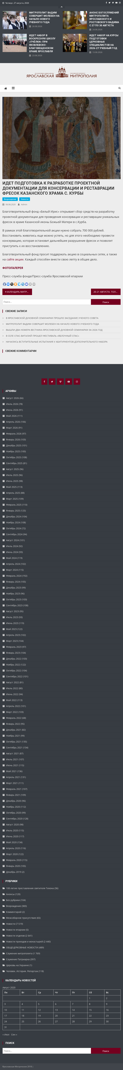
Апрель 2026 (13, 421)
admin (24, 204)
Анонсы (10, 894)
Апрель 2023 (13, 634)
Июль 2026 (12, 403)
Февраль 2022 (13, 717)
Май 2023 (11, 629)
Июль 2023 (12, 617)
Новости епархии (15, 929)
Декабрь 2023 (13, 587)
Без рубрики (13, 900)
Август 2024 (12, 540)
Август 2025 (12, 469)
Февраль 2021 (13, 788)
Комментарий (13, 911)
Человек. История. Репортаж (22, 971)
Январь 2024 (13, 581)
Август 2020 (12, 824)
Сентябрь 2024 (14, 534)
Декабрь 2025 (13, 445)
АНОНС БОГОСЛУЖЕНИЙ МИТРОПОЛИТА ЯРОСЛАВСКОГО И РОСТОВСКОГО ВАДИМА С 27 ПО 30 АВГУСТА (104, 19)
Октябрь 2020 (13, 812)
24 (5, 1021)
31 (5, 1027)
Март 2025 (12, 498)
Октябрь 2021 (13, 741)
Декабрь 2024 (13, 516)
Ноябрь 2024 (13, 522)
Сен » (14, 1034)
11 (23, 1009)
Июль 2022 (12, 688)
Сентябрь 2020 (14, 818)
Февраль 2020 (13, 860)
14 (73, 1009)
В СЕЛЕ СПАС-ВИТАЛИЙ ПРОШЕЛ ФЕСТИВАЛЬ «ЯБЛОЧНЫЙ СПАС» (42, 335)
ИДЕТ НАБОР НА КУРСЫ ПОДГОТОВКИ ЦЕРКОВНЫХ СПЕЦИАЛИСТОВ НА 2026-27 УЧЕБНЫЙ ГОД (103, 42)
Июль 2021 (12, 759)
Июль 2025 (12, 475)
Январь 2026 (13, 439)
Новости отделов (15, 935)
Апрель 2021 (13, 777)
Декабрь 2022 (13, 658)
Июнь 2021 (12, 765)
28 (73, 1021)
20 (56, 1015)
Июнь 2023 (12, 623)
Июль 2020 (12, 830)
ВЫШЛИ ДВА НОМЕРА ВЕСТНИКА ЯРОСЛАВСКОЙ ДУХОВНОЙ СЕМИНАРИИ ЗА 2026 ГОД (54, 329)
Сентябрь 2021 (14, 747)
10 (5, 1009)
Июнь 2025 (12, 480)
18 (23, 1015)
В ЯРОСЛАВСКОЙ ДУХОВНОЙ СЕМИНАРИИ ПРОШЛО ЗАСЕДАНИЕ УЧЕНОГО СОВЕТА (52, 318)
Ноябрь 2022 (13, 664)
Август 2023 (12, 611)
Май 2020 (11, 842)
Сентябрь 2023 (14, 605)
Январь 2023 (13, 652)
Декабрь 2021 (13, 729)
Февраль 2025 (13, 504)
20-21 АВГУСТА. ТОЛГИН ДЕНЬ (107, 291)
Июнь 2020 (12, 836)
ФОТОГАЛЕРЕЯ (12, 268)
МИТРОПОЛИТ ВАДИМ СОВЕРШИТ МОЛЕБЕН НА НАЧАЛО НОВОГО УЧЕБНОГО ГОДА (44, 17)
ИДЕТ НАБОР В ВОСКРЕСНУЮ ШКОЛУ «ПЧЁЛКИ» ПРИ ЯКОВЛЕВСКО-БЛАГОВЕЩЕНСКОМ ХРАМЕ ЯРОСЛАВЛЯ (42, 43)
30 (107, 1021)
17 (5, 1015)
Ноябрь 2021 (13, 735)
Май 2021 (11, 771)
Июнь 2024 (12, 552)
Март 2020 (12, 854)
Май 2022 (11, 700)
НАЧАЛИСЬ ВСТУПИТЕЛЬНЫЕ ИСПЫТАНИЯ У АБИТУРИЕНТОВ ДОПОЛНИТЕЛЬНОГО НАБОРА (56, 341)
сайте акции (15, 259)
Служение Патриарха (18, 959)
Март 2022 (12, 711)
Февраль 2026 (13, 433)
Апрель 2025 (13, 492)
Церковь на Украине (17, 965)
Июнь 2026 (12, 409)
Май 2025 (11, 486)
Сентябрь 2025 (14, 463)
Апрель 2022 (13, 706)
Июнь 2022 (12, 694)
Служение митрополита (19, 953)
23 (107, 1015)
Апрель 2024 (13, 563)
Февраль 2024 (13, 575)
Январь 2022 (13, 723)
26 (39, 1021)
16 (107, 1009)
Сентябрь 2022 (14, 676)
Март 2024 (12, 569)
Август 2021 (12, 753)
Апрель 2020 (13, 848)
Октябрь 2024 (13, 528)
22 (90, 1015)
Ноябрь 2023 (13, 593)
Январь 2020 (13, 865)
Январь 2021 (13, 794)
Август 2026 (12, 398)
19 (39, 1015)
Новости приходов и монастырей (24, 941)
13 (56, 1009)
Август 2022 (12, 682)
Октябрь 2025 (13, 457)
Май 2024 (11, 557)
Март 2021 (12, 783)
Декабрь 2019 (13, 871)
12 (39, 1009)
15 (90, 1009)
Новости (24, 199)
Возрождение (10, 199)
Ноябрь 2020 (13, 806)
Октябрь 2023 (13, 599)
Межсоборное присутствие (21, 917)
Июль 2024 (12, 546)
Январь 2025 (13, 510)
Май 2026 (11, 415)
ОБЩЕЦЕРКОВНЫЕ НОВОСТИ (22, 947)
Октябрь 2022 (13, 670)
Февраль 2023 (13, 646)
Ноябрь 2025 (13, 451)
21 (73, 1015)
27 (56, 1021)
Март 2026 (12, 427)
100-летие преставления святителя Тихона (30, 888)
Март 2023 (12, 640)
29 (90, 1021)
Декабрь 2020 (13, 800)
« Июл (6, 1034)
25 (23, 1021)
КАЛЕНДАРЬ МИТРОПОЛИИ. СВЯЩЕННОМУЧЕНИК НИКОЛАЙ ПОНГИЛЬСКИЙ (19, 291)
